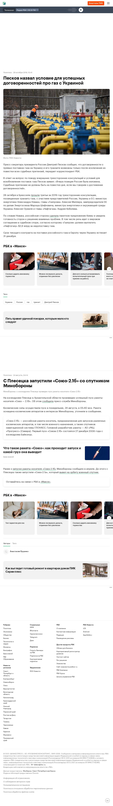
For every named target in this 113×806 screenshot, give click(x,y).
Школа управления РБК (66, 676)
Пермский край (9, 711)
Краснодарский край (9, 702)
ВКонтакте (34, 630)
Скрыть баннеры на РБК (36, 651)
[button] (19, 269)
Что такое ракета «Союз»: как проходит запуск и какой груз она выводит (42, 450)
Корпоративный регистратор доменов (68, 652)
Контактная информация (66, 631)
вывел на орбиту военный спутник (78, 472)
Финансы (6, 647)
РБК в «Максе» (14, 246)
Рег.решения (62, 660)
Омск (5, 685)
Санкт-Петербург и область (8, 673)
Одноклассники (36, 634)
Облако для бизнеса (64, 648)
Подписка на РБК (36, 656)
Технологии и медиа (8, 642)
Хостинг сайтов (63, 657)
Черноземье (8, 725)
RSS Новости (35, 671)
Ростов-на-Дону (9, 715)
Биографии (7, 650)
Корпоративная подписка (36, 660)
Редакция (60, 635)
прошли (35, 194)
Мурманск (7, 735)
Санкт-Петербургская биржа (43, 770)
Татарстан (7, 718)
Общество (7, 635)
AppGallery (87, 635)
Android (86, 631)
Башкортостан (9, 688)
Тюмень (6, 721)
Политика (7, 72)
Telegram (33, 637)
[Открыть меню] (108, 3)
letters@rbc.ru (39, 764)
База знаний (8, 456)
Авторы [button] (6, 543)
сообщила (47, 401)
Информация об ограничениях (16, 777)
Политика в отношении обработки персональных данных (28, 788)
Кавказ (5, 728)
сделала (54, 215)
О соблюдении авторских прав (16, 781)
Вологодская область (8, 693)
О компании (61, 628)
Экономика (7, 631)
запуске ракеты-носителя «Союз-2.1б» (34, 468)
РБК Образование (8, 658)
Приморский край (8, 739)
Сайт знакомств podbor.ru (67, 666)
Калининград (8, 697)
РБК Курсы (61, 673)
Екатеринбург (8, 679)
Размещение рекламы (65, 638)
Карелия (6, 731)
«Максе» (45, 481)
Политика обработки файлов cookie (18, 791)
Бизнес (6, 638)
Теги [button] (5, 294)
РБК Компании (62, 670)
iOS (84, 628)
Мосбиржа (27, 770)
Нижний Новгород (7, 707)
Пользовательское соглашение (16, 784)
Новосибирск (8, 682)
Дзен (32, 640)
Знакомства (61, 663)
